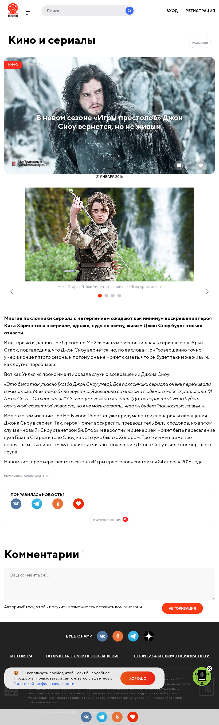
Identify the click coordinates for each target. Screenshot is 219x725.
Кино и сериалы (52, 39)
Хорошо (137, 679)
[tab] (100, 296)
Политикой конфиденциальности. (44, 683)
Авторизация (182, 608)
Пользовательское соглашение (83, 656)
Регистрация (200, 11)
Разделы (200, 43)
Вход (172, 11)
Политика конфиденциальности (172, 656)
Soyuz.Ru (13, 10)
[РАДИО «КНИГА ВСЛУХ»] (202, 676)
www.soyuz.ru (37, 476)
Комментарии (110, 519)
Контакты (21, 656)
